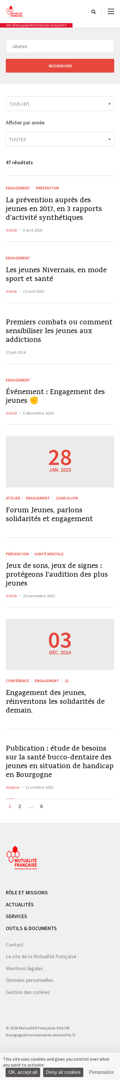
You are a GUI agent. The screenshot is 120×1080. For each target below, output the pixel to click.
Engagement (18, 188)
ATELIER (13, 498)
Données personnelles (29, 980)
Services (16, 916)
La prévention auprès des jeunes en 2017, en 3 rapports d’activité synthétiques (54, 210)
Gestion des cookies (28, 992)
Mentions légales (24, 968)
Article (11, 230)
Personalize (101, 1072)
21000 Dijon (67, 498)
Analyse (13, 787)
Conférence (17, 680)
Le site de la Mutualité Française (41, 956)
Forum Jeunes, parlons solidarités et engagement (49, 515)
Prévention (47, 188)
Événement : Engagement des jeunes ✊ (55, 397)
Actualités (20, 904)
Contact (14, 944)
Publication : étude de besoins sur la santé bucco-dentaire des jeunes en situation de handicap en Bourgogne (60, 762)
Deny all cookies (63, 1072)
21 (67, 680)
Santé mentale (48, 554)
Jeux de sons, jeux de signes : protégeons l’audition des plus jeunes (57, 575)
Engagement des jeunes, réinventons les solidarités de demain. (55, 702)
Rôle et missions (27, 892)
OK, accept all (22, 1072)
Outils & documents (31, 928)
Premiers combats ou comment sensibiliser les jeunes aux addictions (59, 332)
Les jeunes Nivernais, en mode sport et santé (56, 275)
